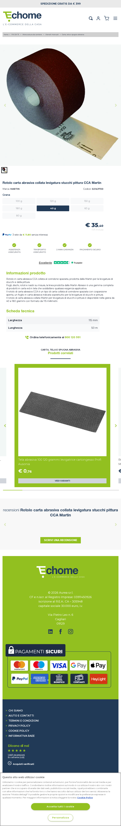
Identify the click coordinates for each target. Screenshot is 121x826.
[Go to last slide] (5, 425)
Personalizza (60, 817)
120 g (53, 201)
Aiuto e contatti (20, 715)
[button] (4, 170)
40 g (53, 208)
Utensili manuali (52, 34)
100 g (19, 201)
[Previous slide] (5, 105)
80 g (19, 215)
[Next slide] (115, 105)
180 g (19, 208)
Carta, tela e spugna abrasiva (73, 34)
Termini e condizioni (22, 720)
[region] (60, 799)
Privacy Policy (18, 725)
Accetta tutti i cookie (60, 806)
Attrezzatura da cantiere (32, 34)
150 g (87, 201)
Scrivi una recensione (60, 540)
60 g (86, 208)
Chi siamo (14, 710)
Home (6, 34)
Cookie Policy (17, 730)
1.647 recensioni (16, 755)
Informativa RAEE (20, 735)
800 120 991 (73, 337)
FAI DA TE (16, 34)
